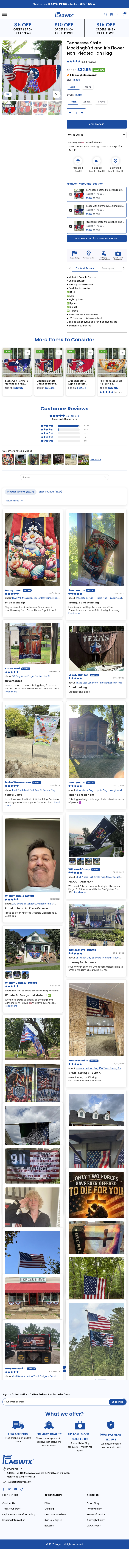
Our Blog (49, 1508)
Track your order (11, 1508)
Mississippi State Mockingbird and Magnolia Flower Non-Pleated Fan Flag (105, 221)
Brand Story (93, 1503)
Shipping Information (13, 1520)
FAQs (47, 1503)
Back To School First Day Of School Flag (33, 790)
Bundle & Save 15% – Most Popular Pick (97, 238)
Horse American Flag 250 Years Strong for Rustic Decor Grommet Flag (94, 1070)
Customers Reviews (55, 1514)
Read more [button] (74, 613)
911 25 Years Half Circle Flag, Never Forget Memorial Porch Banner (94, 878)
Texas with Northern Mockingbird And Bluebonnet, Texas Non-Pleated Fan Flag (105, 205)
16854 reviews (88, 62)
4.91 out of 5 (72, 415)
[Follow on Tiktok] (21, 1489)
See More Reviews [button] (64, 1369)
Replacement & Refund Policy (18, 1514)
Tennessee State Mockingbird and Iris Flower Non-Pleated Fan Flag (105, 189)
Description (108, 267)
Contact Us (8, 1503)
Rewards (49, 1525)
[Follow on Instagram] (9, 1489)
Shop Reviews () (50, 491)
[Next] (56, 70)
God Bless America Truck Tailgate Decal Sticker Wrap (30, 1378)
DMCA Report (94, 1525)
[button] (47, 426)
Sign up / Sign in (53, 1520)
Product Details (85, 267)
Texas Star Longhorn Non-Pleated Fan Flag (99, 682)
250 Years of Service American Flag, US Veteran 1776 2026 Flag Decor (30, 905)
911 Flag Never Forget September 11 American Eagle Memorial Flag (27, 678)
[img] (64, 416)
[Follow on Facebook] (3, 1489)
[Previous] (8, 70)
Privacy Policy (94, 1508)
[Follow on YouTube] (15, 1489)
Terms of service (96, 1514)
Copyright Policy (96, 1520)
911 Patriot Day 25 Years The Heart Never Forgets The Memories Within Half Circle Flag (93, 959)
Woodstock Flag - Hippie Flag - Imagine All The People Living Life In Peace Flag (95, 599)
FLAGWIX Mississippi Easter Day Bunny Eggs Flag (32, 599)
